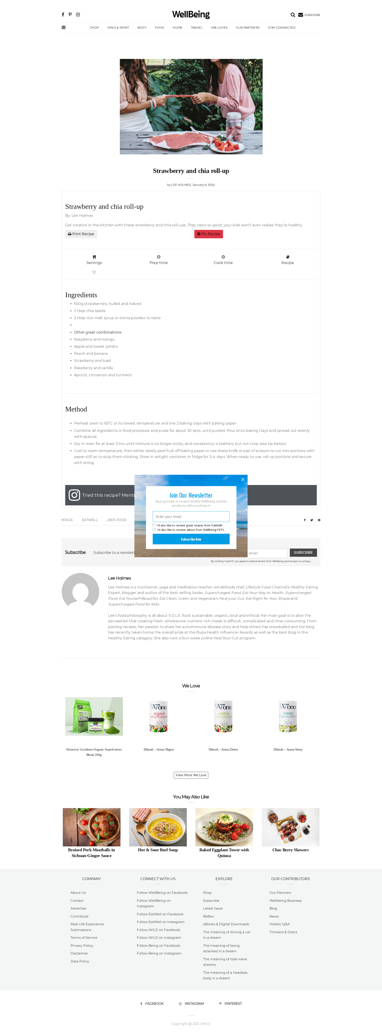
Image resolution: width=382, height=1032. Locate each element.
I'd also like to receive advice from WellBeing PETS (190, 530)
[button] (191, 495)
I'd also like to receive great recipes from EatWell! (189, 526)
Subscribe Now (191, 539)
